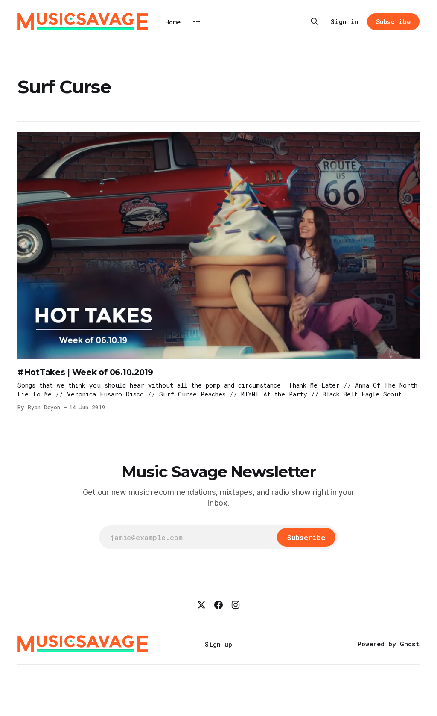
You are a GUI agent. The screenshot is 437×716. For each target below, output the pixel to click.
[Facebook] (218, 605)
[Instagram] (235, 605)
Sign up (218, 644)
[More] (197, 21)
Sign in (344, 21)
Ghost (410, 643)
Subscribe (393, 21)
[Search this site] (314, 21)
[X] (201, 605)
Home (173, 22)
